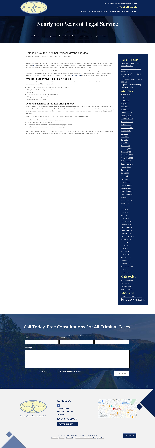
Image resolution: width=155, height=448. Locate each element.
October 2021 (126, 197)
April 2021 (124, 215)
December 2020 (127, 227)
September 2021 (127, 200)
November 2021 (127, 194)
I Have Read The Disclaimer (71, 371)
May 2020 (124, 248)
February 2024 (126, 113)
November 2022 (127, 158)
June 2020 (125, 245)
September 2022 (127, 164)
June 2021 (125, 209)
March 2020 (125, 254)
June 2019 (125, 272)
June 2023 (125, 137)
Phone (97, 338)
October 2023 (126, 125)
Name (27, 338)
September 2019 (127, 266)
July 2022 (124, 170)
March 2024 (125, 110)
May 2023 (124, 140)
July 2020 (124, 242)
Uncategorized (126, 289)
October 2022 (126, 161)
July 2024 (124, 98)
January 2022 (126, 188)
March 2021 (125, 218)
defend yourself (76, 75)
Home (83, 11)
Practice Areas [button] (93, 11)
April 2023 (125, 143)
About (106, 11)
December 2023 (127, 119)
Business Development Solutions (86, 438)
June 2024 (125, 101)
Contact (133, 11)
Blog (126, 11)
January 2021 (126, 224)
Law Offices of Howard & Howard (43, 56)
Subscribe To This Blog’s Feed (131, 297)
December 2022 (127, 155)
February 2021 (126, 221)
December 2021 (127, 191)
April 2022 (125, 179)
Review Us (130, 436)
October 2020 (126, 233)
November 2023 (127, 122)
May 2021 (124, 212)
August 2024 (126, 95)
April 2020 (125, 251)
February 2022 (126, 185)
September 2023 (127, 128)
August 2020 (126, 239)
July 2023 (124, 134)
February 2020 (126, 257)
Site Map (61, 438)
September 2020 (127, 236)
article (35, 65)
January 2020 (126, 260)
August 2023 (126, 131)
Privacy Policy (70, 438)
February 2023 (126, 149)
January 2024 (126, 116)
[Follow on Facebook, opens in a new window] (58, 405)
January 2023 (126, 152)
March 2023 (125, 146)
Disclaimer (42, 371)
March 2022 (125, 182)
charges (46, 84)
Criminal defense (68, 56)
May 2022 (124, 176)
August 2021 (125, 203)
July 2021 (124, 206)
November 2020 (127, 230)
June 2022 (125, 173)
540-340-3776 (127, 7)
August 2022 (126, 167)
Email (62, 338)
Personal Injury (126, 286)
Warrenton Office (67, 424)
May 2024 (124, 104)
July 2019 (124, 269)
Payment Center (116, 11)
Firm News (125, 283)
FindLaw (101, 438)
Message (28, 347)
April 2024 (125, 107)
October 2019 (126, 263)
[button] (153, 435)
